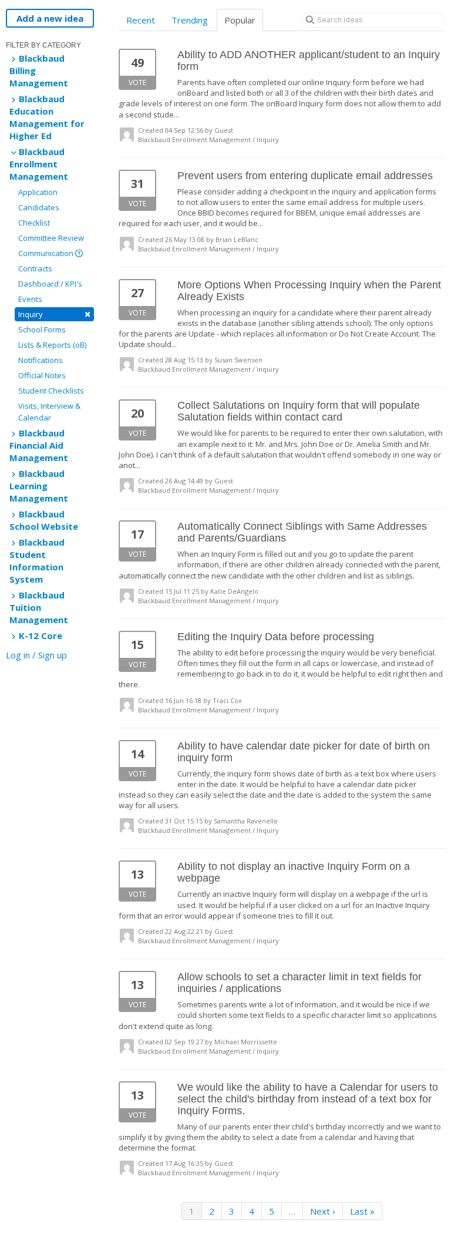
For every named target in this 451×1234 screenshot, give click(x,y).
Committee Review (51, 238)
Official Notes (42, 375)
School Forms (42, 329)
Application (38, 192)
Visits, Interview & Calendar (49, 412)
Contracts (35, 268)
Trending (189, 20)
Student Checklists (51, 390)
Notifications (40, 360)
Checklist (34, 222)
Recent (140, 20)
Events (30, 299)
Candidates (38, 207)
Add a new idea (49, 18)
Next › (322, 1211)
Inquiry (54, 314)
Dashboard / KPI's (50, 283)
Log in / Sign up (36, 655)
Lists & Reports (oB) (52, 344)
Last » (362, 1211)
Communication (46, 253)
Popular (239, 20)
